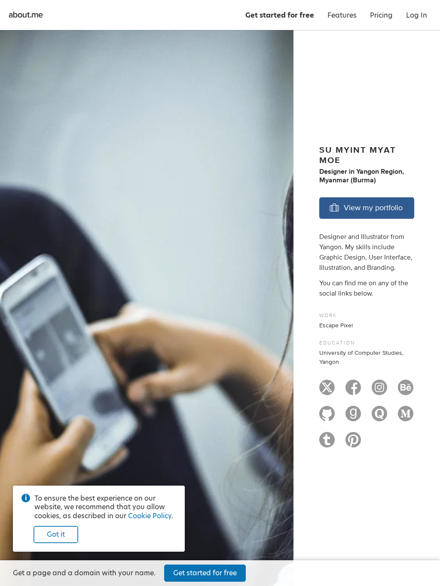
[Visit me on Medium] (405, 417)
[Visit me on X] (327, 391)
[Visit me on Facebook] (353, 391)
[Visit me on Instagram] (379, 391)
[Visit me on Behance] (405, 391)
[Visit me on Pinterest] (353, 443)
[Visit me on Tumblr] (327, 443)
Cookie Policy (149, 516)
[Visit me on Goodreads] (353, 417)
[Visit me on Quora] (379, 417)
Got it (56, 534)
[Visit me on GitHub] (327, 417)
